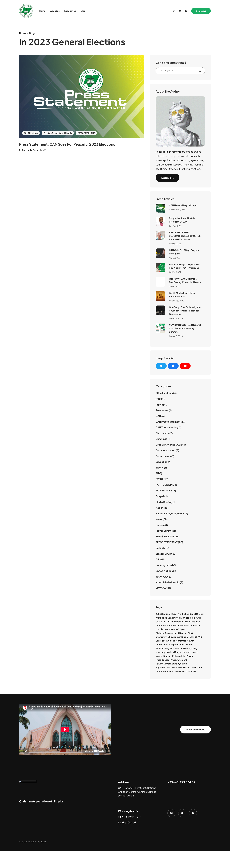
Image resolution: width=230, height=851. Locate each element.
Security (160, 547)
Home (22, 33)
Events (189, 644)
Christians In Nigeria (165, 640)
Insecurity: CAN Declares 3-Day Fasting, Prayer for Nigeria (185, 280)
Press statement (178, 659)
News (159, 519)
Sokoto (186, 667)
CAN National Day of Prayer (183, 205)
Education (161, 461)
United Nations (164, 570)
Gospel (160, 496)
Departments (163, 455)
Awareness (162, 410)
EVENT (159, 478)
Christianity (162, 433)
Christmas (161, 438)
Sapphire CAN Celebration (169, 667)
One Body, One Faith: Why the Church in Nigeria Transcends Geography (185, 310)
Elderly (160, 467)
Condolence (162, 644)
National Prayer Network (170, 513)
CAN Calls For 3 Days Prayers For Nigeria (184, 252)
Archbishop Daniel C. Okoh (191, 614)
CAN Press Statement (168, 421)
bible (192, 617)
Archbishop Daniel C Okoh (169, 617)
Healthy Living (190, 648)
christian (195, 625)
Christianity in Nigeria (178, 637)
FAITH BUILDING (165, 484)
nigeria (159, 656)
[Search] (201, 70)
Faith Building (162, 648)
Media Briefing (164, 501)
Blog (32, 33)
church (190, 640)
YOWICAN (162, 588)
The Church (196, 667)
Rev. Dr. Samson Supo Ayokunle (171, 663)
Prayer (190, 656)
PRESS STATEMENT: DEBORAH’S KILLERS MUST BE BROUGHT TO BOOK (185, 236)
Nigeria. (167, 656)
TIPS (158, 559)
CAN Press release (191, 621)
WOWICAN (162, 576)
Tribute (164, 671)
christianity (161, 637)
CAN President (174, 621)
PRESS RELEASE (165, 536)
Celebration (184, 625)
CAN (158, 415)
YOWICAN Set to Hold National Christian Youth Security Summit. (185, 328)
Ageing (160, 404)
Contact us (201, 11)
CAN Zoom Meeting (167, 427)
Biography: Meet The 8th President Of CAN (182, 220)
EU (157, 473)
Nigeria (160, 524)
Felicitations (176, 648)
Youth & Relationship (167, 582)
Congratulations (177, 644)
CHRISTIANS (196, 637)
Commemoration (165, 450)
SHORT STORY (164, 553)
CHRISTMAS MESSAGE (169, 444)
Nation (159, 507)
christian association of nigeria (171, 629)
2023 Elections (31, 133)
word (171, 671)
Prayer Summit (164, 530)
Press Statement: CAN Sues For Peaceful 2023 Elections (67, 144)
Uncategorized (164, 565)
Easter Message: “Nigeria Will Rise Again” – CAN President (184, 266)
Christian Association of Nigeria (57, 133)
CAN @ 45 (160, 621)
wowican (179, 671)
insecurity (160, 652)
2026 (173, 614)
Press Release (162, 659)
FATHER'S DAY (164, 490)
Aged (159, 398)
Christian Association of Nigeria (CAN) (174, 633)
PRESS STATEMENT (86, 133)
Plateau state (178, 656)
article (186, 617)
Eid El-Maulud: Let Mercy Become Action (182, 295)
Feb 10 (43, 150)
